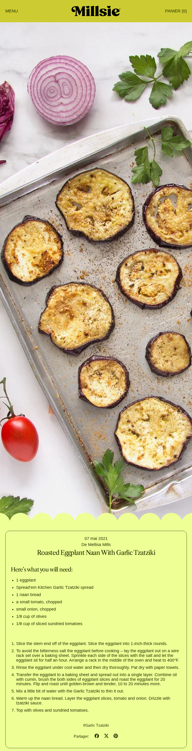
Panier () (176, 12)
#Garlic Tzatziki (96, 725)
